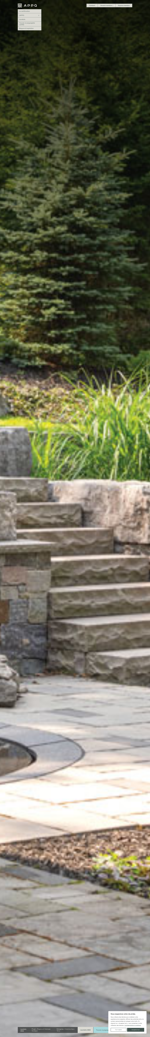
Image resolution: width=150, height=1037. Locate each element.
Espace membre (124, 5)
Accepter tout (136, 1029)
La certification (24, 11)
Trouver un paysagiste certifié (27, 24)
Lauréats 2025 (85, 1030)
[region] (127, 1022)
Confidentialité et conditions (132, 1025)
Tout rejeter (118, 1029)
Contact (92, 5)
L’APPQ (21, 15)
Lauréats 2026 (23, 1030)
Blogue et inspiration (26, 28)
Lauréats (22, 19)
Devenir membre (106, 5)
